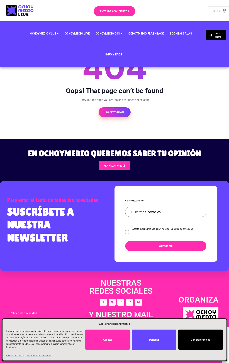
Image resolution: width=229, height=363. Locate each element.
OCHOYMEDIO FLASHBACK (146, 33)
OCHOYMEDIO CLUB (43, 33)
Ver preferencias (200, 339)
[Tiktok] (129, 302)
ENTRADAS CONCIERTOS (114, 11)
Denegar (154, 339)
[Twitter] (112, 302)
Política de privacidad (23, 313)
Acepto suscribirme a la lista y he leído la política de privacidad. (163, 229)
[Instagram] (120, 302)
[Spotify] (138, 302)
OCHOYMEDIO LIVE (77, 33)
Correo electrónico (134, 200)
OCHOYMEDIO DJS (108, 33)
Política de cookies (15, 355)
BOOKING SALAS (181, 33)
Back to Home (115, 112)
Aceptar (107, 339)
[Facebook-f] (103, 302)
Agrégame (166, 246)
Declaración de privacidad (38, 355)
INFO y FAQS (113, 54)
